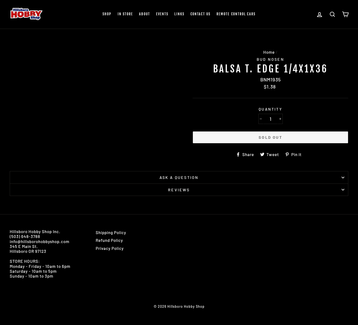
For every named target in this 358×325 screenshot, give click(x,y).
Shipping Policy (111, 232)
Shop (107, 14)
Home (269, 52)
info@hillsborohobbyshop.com (39, 241)
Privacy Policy (110, 248)
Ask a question (179, 177)
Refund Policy (109, 240)
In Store (125, 14)
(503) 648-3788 (25, 236)
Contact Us (200, 14)
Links (179, 14)
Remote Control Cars (236, 14)
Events (162, 14)
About (144, 14)
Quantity (270, 109)
